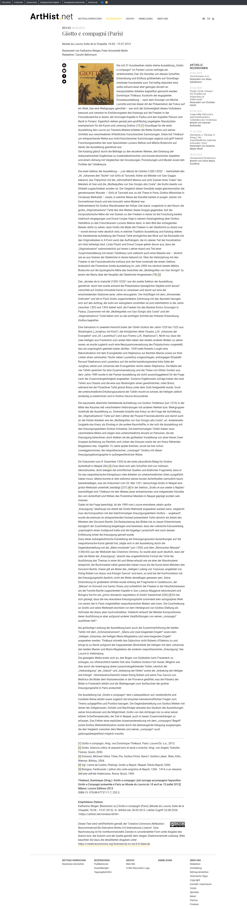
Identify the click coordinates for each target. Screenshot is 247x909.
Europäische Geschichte (74, 2)
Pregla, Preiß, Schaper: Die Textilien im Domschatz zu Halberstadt (201, 95)
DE (203, 18)
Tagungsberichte (103, 872)
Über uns (162, 18)
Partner (194, 900)
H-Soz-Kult (18, 2)
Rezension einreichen (73, 864)
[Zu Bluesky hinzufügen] (67, 71)
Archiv (130, 18)
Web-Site (130, 864)
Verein (193, 888)
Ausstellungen (101, 868)
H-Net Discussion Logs (138, 868)
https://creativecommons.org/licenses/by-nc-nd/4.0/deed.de (114, 843)
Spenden (194, 892)
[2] (159, 274)
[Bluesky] (102, 2)
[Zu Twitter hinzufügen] (67, 82)
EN (208, 18)
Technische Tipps (199, 876)
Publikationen (101, 864)
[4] (129, 487)
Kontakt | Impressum (201, 884)
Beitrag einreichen (90, 18)
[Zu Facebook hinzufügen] (67, 76)
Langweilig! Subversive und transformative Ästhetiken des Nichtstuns (203, 117)
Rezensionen (114, 18)
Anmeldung (145, 18)
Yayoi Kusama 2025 (199, 75)
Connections (31, 2)
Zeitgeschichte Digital (49, 2)
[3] (110, 466)
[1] (142, 125)
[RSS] (106, 2)
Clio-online (6, 2)
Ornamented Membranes (203, 157)
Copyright (195, 880)
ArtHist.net (92, 2)
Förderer (194, 904)
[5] (170, 594)
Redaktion (195, 864)
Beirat (193, 896)
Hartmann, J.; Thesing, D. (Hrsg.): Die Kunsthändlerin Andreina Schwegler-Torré (203, 138)
